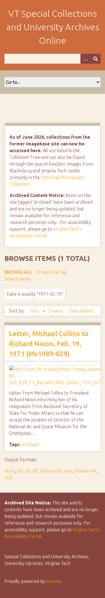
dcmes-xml (51, 470)
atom (9, 470)
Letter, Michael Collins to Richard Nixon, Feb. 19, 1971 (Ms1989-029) (48, 344)
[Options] (85, 59)
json (68, 470)
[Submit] (95, 59)
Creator (56, 310)
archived (30, 444)
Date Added (81, 310)
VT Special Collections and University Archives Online (52, 26)
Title (34, 310)
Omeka (53, 581)
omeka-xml (85, 470)
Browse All (18, 272)
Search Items (17, 278)
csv (20, 470)
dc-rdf (31, 470)
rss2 (8, 477)
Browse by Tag (52, 272)
